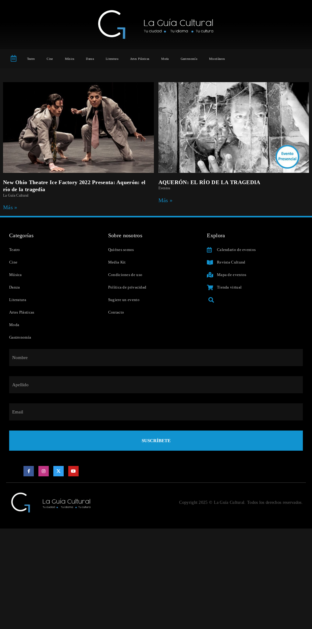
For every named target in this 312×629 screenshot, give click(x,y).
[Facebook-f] (28, 471)
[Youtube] (73, 471)
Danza (90, 58)
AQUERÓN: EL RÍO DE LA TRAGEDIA (209, 182)
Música (69, 58)
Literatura (112, 58)
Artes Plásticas (140, 58)
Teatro (31, 58)
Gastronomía (189, 58)
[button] (211, 300)
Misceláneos (217, 58)
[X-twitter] (58, 471)
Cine (50, 58)
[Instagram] (43, 471)
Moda (164, 58)
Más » (10, 207)
